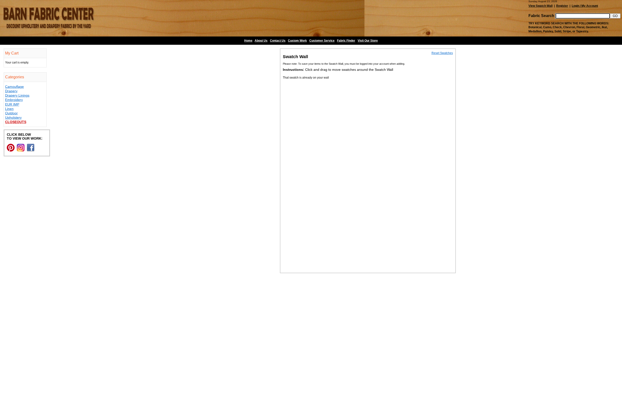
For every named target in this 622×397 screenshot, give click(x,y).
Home (248, 40)
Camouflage (14, 87)
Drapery (11, 91)
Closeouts (15, 122)
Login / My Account (585, 6)
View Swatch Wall (540, 6)
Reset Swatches (442, 53)
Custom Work (297, 40)
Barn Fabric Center (48, 18)
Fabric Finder (346, 40)
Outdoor (11, 113)
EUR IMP (12, 104)
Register (562, 6)
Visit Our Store (368, 40)
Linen (9, 109)
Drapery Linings (17, 95)
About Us (261, 40)
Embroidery (14, 100)
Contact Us (277, 40)
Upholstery (13, 117)
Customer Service (322, 40)
